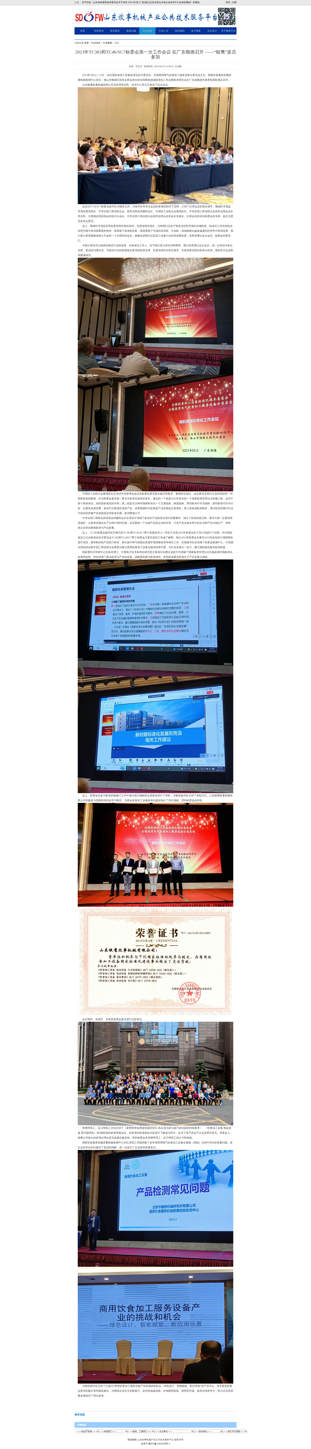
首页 (86, 43)
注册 (234, 2)
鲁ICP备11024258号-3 (159, 1444)
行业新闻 (107, 43)
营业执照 (132, 1439)
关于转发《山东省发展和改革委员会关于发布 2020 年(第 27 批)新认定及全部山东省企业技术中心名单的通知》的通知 (141, 2)
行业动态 (95, 43)
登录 (228, 2)
